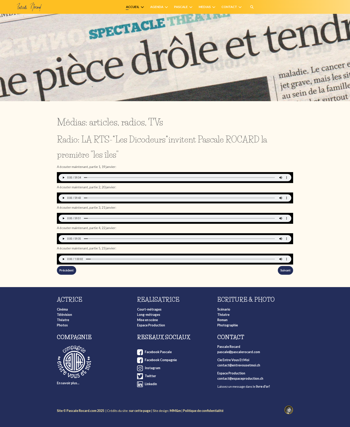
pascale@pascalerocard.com (238, 352)
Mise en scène (147, 320)
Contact (229, 7)
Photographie (227, 325)
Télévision (64, 315)
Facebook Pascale (158, 352)
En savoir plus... (68, 383)
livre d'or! (263, 386)
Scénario (223, 309)
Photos (62, 325)
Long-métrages (148, 315)
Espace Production (151, 325)
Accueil (132, 7)
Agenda (156, 7)
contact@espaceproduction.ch (240, 378)
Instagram (152, 368)
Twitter (150, 376)
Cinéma (62, 309)
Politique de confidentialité (203, 411)
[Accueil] (143, 7)
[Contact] (241, 7)
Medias (205, 7)
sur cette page (140, 411)
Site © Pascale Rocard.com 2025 (80, 411)
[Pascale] (191, 7)
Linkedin (151, 384)
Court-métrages (149, 309)
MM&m (175, 411)
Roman (222, 320)
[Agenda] (167, 7)
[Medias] (214, 7)
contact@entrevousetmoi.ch (238, 365)
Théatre (63, 320)
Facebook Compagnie (161, 360)
